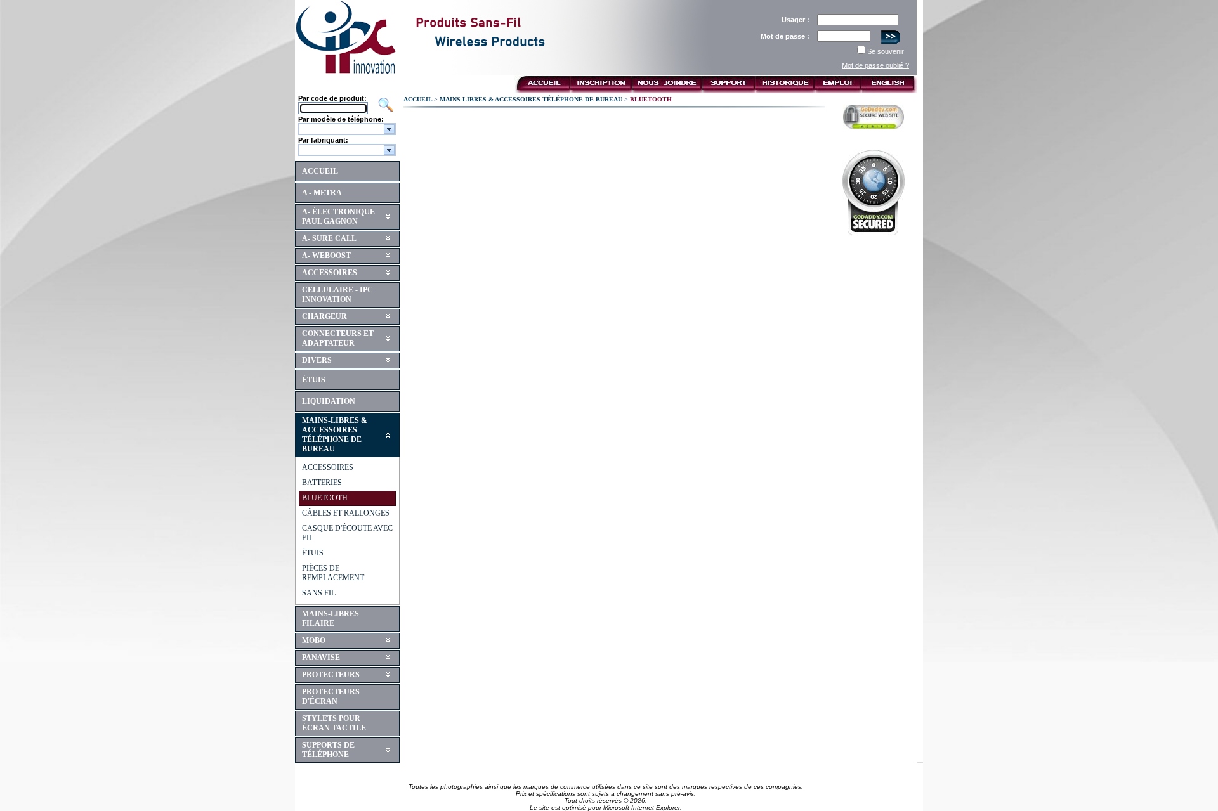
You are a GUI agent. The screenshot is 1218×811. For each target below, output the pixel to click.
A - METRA (322, 192)
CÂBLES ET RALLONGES (346, 513)
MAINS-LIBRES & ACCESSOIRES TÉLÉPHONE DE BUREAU (334, 434)
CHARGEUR (324, 316)
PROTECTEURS (331, 674)
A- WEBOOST (326, 255)
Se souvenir (885, 51)
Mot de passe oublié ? (875, 65)
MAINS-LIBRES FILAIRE (330, 618)
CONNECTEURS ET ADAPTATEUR (338, 338)
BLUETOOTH (325, 497)
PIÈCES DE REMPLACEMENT (333, 573)
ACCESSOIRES (329, 272)
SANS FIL (319, 592)
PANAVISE (321, 657)
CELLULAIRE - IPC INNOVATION (337, 294)
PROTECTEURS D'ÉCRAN (331, 696)
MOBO (313, 640)
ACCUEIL (320, 171)
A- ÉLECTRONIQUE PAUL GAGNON (338, 216)
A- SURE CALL (329, 238)
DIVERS (317, 360)
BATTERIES (322, 482)
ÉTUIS (313, 379)
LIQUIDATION (328, 401)
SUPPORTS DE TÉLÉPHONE (328, 750)
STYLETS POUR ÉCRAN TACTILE (334, 723)
